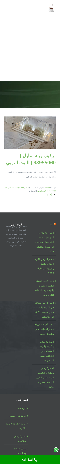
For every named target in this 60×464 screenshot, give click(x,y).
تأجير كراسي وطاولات (20, 438)
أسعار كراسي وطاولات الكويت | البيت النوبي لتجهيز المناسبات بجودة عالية (45, 377)
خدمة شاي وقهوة (17, 415)
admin (47, 187)
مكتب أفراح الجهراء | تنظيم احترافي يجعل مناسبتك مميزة (44, 329)
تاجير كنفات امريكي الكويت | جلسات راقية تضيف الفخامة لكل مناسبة (44, 287)
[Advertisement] (30, 49)
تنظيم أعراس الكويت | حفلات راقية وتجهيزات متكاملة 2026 (44, 266)
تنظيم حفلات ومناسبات (20, 451)
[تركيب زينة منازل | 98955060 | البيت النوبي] (30, 132)
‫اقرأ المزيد (50, 194)
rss (51, 224)
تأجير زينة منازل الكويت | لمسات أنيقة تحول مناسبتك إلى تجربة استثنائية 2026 (44, 242)
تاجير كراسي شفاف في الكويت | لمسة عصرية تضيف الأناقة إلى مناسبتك (44, 309)
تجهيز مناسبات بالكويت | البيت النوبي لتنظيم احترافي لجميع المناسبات (47, 351)
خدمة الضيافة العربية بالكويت (16, 426)
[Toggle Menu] (6, 8)
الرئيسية (22, 408)
